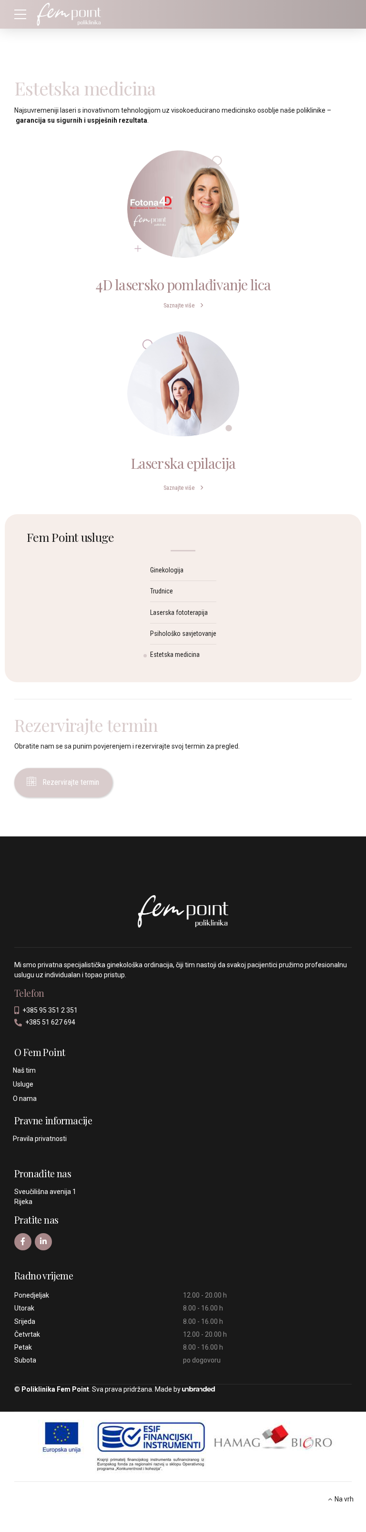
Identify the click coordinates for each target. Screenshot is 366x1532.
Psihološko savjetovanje (183, 633)
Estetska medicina (175, 654)
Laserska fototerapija (179, 612)
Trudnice (161, 591)
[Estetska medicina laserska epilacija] (183, 384)
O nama (25, 1098)
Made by (168, 1389)
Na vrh (344, 1499)
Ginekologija (166, 570)
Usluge (23, 1084)
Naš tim (24, 1070)
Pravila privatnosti (40, 1138)
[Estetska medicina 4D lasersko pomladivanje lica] (183, 204)
